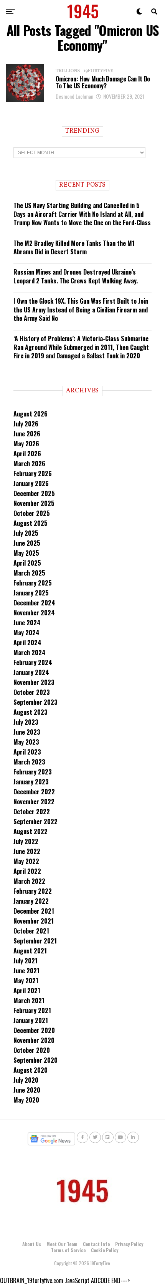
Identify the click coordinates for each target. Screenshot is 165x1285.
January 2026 (31, 483)
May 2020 (26, 1099)
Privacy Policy (129, 1244)
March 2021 (29, 1000)
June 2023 (26, 732)
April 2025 (27, 563)
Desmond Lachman (74, 96)
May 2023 (26, 742)
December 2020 (34, 1030)
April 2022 (27, 871)
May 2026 (26, 443)
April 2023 (27, 751)
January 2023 (31, 781)
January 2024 (31, 672)
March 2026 (29, 463)
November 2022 (33, 801)
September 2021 (35, 940)
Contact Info (96, 1244)
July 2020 (25, 1080)
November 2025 (33, 503)
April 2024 (27, 642)
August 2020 (30, 1070)
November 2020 (33, 1040)
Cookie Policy (104, 1250)
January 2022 (31, 901)
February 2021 (32, 1010)
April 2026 (27, 453)
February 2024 (32, 662)
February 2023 (32, 771)
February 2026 (32, 473)
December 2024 (34, 602)
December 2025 (34, 493)
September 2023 (35, 702)
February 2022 (32, 891)
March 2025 (29, 572)
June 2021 (26, 970)
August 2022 (30, 831)
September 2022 (35, 821)
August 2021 (30, 950)
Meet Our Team (62, 1244)
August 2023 (30, 712)
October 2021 (31, 930)
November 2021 (33, 921)
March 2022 (29, 881)
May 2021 (25, 980)
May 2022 (26, 861)
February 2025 (32, 582)
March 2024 (29, 652)
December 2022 (34, 791)
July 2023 (25, 722)
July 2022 (25, 841)
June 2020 (26, 1090)
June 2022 (26, 851)
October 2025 (31, 513)
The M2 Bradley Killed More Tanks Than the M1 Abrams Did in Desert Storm (74, 247)
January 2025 (31, 592)
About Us (31, 1244)
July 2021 (25, 960)
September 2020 (35, 1060)
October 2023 (31, 692)
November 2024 (34, 612)
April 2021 (26, 990)
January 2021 (30, 1020)
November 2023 (33, 682)
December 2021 (33, 911)
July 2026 (25, 423)
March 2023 (29, 761)
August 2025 (30, 523)
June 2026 (26, 433)
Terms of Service (68, 1250)
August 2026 (30, 413)
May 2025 (26, 553)
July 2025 (25, 533)
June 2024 (27, 622)
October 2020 (31, 1050)
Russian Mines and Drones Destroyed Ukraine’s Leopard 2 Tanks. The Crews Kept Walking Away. (75, 276)
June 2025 (26, 543)
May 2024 (26, 632)
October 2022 (31, 811)
